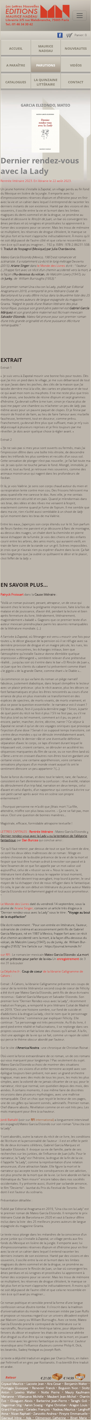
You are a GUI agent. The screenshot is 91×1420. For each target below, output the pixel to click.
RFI (33, 1120)
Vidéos (76, 65)
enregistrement (68, 959)
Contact (75, 82)
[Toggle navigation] (80, 16)
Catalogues (15, 82)
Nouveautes (76, 48)
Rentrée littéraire (41, 831)
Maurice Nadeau (45, 48)
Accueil (15, 48)
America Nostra (28, 1048)
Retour (11, 1377)
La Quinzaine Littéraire (45, 82)
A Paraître (15, 65)
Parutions (45, 65)
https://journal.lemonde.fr (62, 946)
